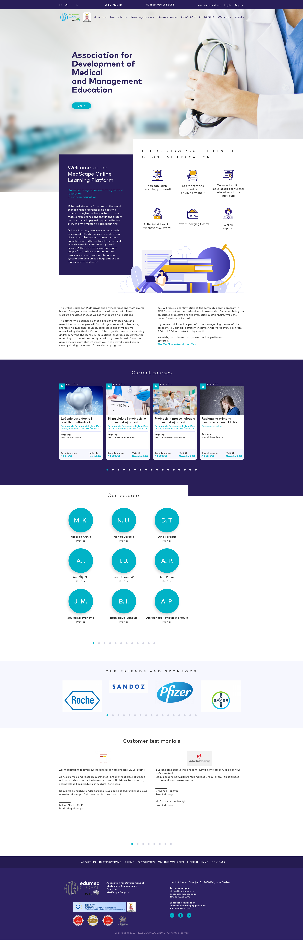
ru (77, 5)
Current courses (151, 372)
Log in (227, 5)
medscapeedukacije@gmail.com (188, 905)
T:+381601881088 (180, 896)
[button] (107, 469)
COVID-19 (188, 17)
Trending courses (142, 17)
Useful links (197, 862)
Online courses (167, 17)
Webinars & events (231, 17)
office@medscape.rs (182, 891)
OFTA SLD (206, 17)
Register (239, 5)
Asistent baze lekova (209, 5)
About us (100, 17)
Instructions (118, 17)
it (72, 5)
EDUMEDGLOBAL (154, 932)
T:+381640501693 (180, 908)
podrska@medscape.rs (183, 893)
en (66, 5)
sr (60, 5)
